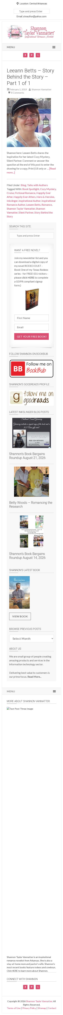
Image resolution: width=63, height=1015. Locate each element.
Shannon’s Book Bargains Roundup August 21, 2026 (27, 456)
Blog (23, 185)
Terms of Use (14, 1008)
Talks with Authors (37, 185)
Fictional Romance (25, 192)
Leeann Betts (33, 204)
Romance (47, 204)
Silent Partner (26, 212)
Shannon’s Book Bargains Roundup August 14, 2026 (27, 556)
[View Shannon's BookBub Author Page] (31, 369)
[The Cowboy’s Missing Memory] (19, 593)
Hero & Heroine (45, 196)
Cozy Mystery (48, 189)
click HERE (28, 277)
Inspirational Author (30, 200)
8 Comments (17, 92)
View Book (20, 616)
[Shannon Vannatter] (31, 38)
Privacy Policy (29, 1008)
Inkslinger (12, 200)
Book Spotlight (30, 189)
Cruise (10, 192)
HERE (15, 970)
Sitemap (42, 1008)
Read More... (34, 676)
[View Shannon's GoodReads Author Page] (31, 398)
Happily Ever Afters (25, 196)
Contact (52, 1008)
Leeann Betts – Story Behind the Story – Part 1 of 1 (30, 76)
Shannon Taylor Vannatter (21, 208)
